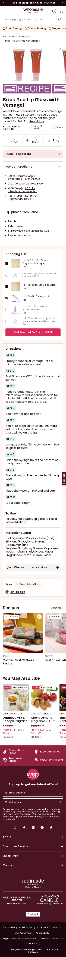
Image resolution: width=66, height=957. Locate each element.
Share (59, 127)
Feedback (33, 914)
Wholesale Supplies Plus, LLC (37, 950)
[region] (33, 3)
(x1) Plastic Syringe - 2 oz (37, 296)
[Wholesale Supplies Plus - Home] (33, 11)
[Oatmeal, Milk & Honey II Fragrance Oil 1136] (16, 697)
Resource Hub (10, 36)
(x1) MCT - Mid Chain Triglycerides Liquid (35, 262)
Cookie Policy (33, 943)
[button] (36, 121)
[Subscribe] (60, 792)
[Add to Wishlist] (59, 48)
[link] (15, 828)
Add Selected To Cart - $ (33, 332)
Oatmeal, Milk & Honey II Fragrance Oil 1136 (16, 719)
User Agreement (23, 932)
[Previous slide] (3, 3)
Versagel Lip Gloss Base (29, 183)
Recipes (26, 36)
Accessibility (42, 932)
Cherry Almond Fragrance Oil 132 (43, 719)
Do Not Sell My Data (50, 938)
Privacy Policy (10, 927)
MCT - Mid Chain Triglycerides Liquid (22, 197)
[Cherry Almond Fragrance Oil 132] (44, 697)
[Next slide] (62, 3)
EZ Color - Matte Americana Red (22, 190)
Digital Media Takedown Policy (19, 938)
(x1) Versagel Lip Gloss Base (39, 284)
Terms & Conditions (50, 927)
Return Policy (28, 927)
